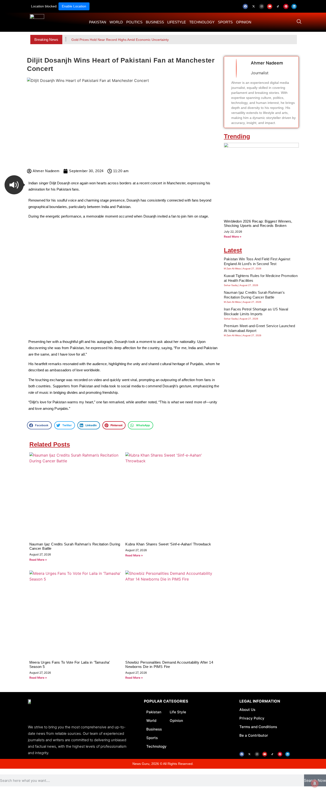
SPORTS (225, 22)
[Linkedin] (294, 6)
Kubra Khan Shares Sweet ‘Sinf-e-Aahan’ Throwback (168, 544)
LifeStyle (176, 22)
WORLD (116, 22)
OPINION (243, 22)
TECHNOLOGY (202, 22)
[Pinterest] (286, 6)
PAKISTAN (97, 22)
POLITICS (134, 22)
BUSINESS (155, 22)
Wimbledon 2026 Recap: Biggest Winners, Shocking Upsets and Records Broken (258, 223)
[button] (14, 184)
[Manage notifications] (315, 783)
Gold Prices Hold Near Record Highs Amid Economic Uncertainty (120, 40)
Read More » (38, 559)
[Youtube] (269, 6)
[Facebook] (245, 6)
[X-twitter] (253, 6)
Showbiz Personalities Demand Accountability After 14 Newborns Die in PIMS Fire (169, 664)
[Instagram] (261, 6)
